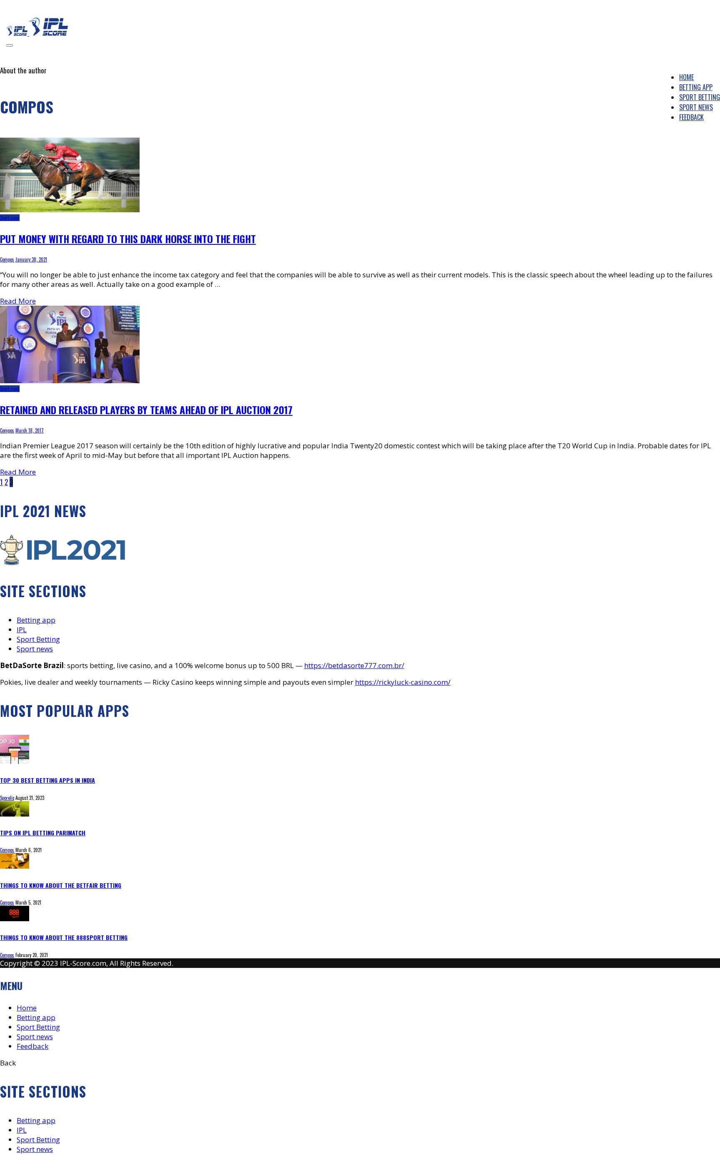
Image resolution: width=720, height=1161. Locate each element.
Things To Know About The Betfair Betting (60, 885)
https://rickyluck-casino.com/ (402, 682)
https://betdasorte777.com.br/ (354, 665)
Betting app (36, 620)
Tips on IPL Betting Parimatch (42, 832)
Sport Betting (38, 639)
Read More (18, 301)
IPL (22, 629)
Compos (7, 259)
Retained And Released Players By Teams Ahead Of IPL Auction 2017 (146, 409)
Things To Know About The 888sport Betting (64, 937)
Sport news (10, 217)
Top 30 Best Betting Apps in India (47, 780)
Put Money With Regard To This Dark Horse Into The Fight (128, 238)
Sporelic (7, 797)
